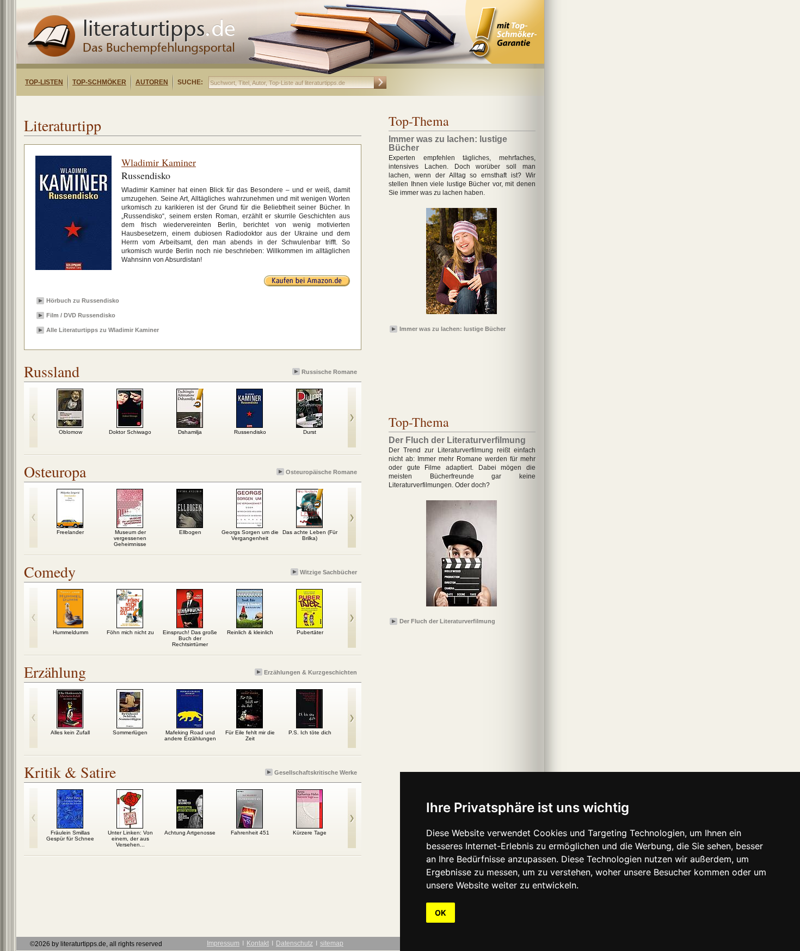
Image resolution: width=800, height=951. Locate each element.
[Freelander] (70, 525)
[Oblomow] (70, 425)
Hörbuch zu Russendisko (82, 300)
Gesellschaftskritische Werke (315, 772)
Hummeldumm (70, 632)
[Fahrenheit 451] (249, 826)
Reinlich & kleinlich (250, 632)
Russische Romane (329, 372)
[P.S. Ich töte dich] (309, 725)
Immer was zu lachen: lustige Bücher (452, 329)
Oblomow (70, 432)
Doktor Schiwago (130, 432)
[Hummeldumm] (70, 625)
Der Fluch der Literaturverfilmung (447, 621)
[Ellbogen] (189, 525)
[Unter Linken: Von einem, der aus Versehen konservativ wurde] (130, 826)
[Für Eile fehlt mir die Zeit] (249, 725)
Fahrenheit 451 (250, 833)
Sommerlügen (130, 732)
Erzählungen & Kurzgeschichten (310, 672)
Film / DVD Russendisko (80, 315)
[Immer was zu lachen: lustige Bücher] (461, 314)
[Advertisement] (156, 105)
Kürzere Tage (310, 833)
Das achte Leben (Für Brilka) (309, 535)
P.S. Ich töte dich (309, 732)
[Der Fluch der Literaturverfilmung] (461, 607)
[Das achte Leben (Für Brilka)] (309, 525)
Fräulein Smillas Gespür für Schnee (70, 836)
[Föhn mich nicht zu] (130, 625)
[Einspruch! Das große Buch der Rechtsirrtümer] (189, 625)
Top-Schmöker (99, 82)
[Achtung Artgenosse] (189, 826)
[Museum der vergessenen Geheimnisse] (130, 525)
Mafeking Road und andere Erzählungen (190, 735)
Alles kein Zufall (70, 732)
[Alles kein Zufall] (70, 725)
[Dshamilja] (189, 425)
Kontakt (258, 943)
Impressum (223, 943)
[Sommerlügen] (130, 725)
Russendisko (250, 432)
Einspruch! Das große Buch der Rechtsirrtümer (190, 638)
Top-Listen (44, 82)
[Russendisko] (249, 425)
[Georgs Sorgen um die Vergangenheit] (249, 525)
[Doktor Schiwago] (130, 425)
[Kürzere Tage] (309, 826)
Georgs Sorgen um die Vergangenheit (250, 535)
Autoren (152, 82)
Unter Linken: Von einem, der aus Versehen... (130, 839)
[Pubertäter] (309, 625)
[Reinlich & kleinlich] (249, 625)
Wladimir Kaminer (158, 162)
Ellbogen (190, 532)
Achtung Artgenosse (190, 833)
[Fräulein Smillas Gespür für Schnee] (70, 826)
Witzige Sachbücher (328, 572)
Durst (309, 432)
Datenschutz (294, 943)
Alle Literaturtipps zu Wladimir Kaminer (102, 330)
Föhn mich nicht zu (130, 632)
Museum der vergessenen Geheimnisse (130, 538)
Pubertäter (310, 632)
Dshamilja (190, 432)
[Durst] (309, 425)
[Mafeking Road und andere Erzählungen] (189, 725)
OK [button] (440, 912)
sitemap (331, 943)
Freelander (70, 532)
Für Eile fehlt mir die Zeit (250, 735)
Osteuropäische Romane (321, 472)
